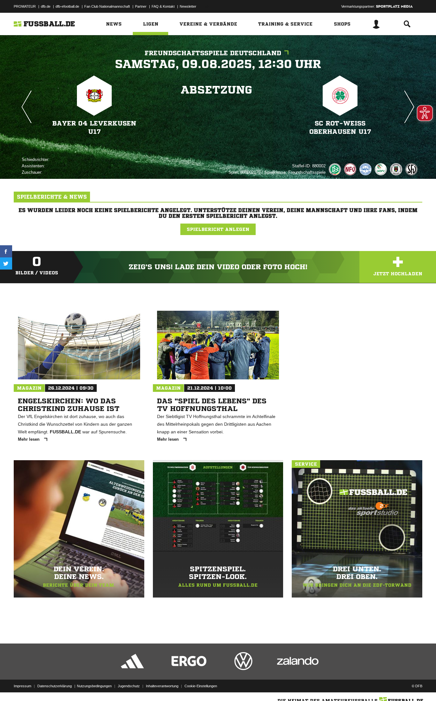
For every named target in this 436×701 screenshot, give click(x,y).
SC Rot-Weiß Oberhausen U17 (340, 127)
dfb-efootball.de (67, 6)
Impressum (22, 686)
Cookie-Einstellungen (200, 686)
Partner (141, 6)
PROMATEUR (25, 6)
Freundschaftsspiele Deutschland (213, 53)
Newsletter (188, 6)
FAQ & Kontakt (163, 6)
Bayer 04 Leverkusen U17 (94, 127)
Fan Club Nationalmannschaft (107, 6)
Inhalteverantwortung (162, 686)
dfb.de (45, 6)
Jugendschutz (129, 686)
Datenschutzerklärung (54, 686)
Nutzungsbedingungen (94, 686)
